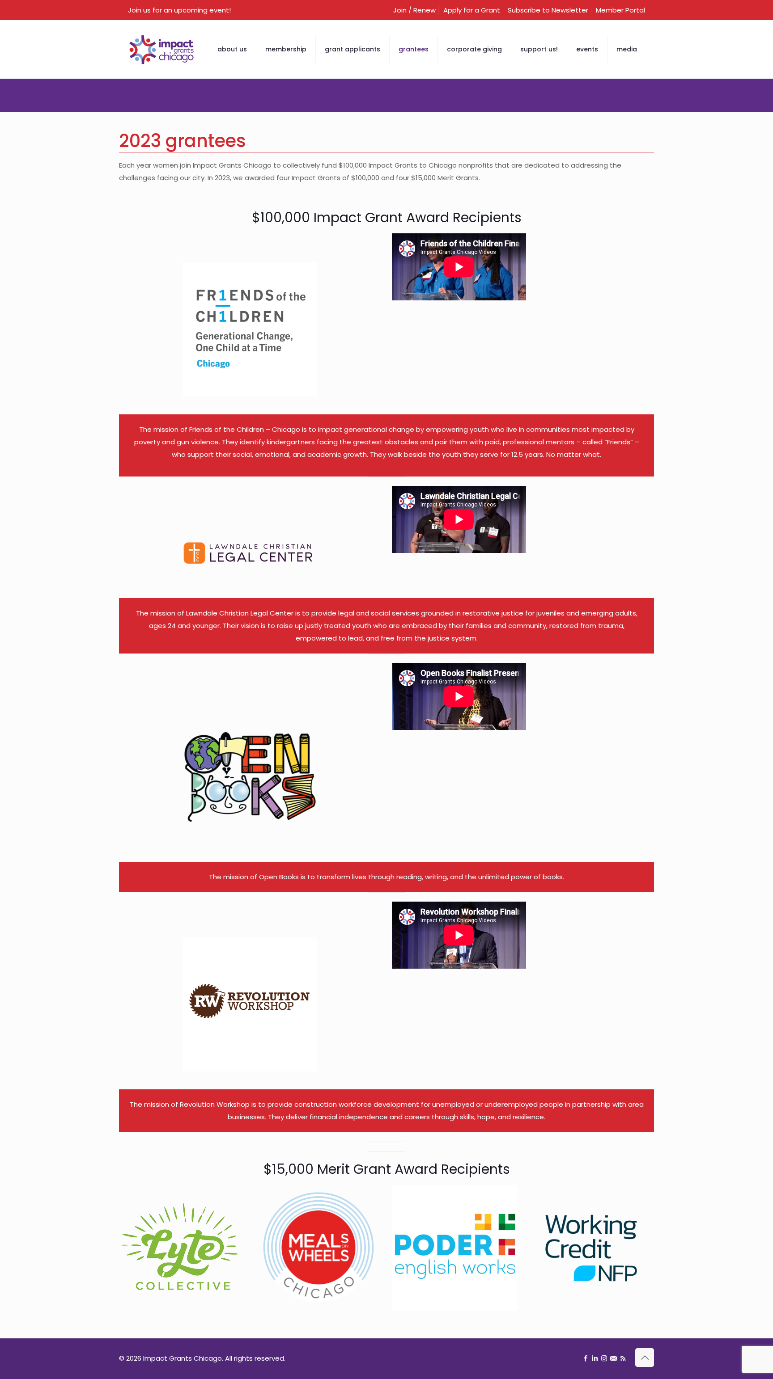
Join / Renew (414, 10)
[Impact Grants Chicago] (161, 49)
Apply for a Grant (471, 10)
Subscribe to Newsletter (548, 10)
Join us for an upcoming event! (179, 10)
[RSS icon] (623, 1358)
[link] (250, 329)
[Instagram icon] (604, 1358)
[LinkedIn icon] (594, 1358)
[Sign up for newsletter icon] (613, 1358)
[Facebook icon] (585, 1358)
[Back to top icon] (644, 1357)
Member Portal (620, 10)
